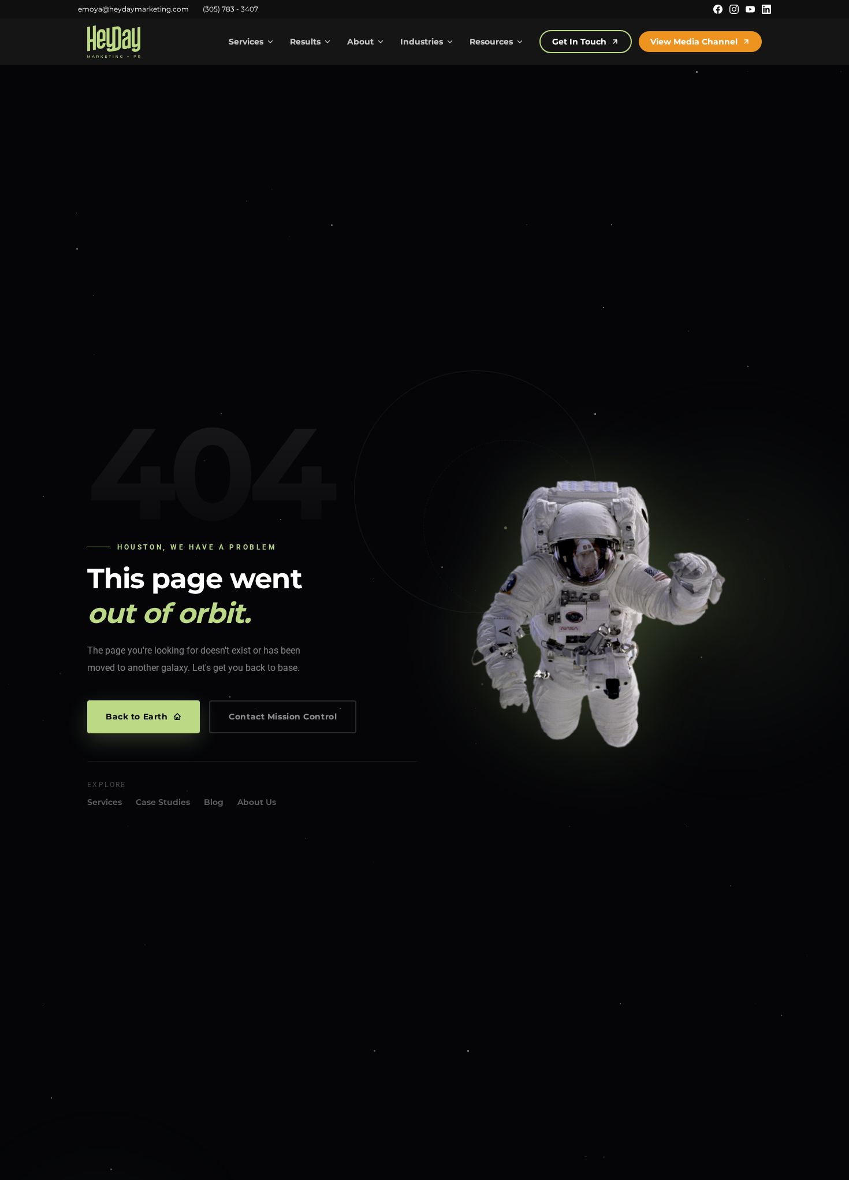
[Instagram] (734, 9)
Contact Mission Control (283, 716)
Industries (421, 41)
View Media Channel (694, 41)
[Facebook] (718, 9)
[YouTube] (750, 9)
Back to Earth (136, 716)
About (360, 41)
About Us (256, 802)
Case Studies (163, 802)
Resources (491, 41)
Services (246, 41)
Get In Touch (579, 41)
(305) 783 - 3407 (230, 9)
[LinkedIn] (766, 9)
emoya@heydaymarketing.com (133, 9)
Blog (214, 802)
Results (305, 41)
